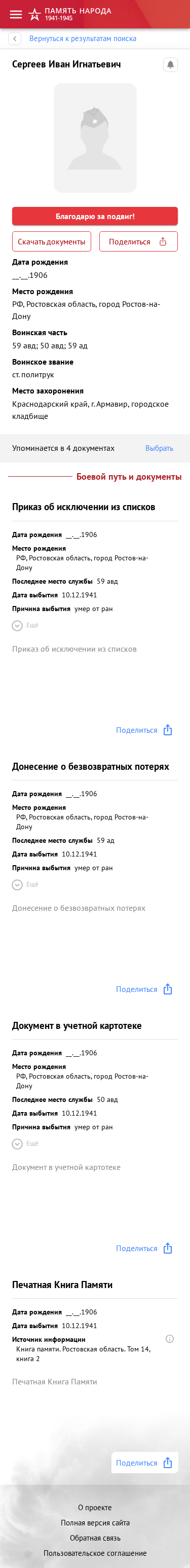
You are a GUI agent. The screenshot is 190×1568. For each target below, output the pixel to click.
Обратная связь (95, 1538)
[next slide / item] (170, 134)
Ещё (32, 625)
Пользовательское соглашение (95, 1553)
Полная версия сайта (95, 1522)
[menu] (16, 14)
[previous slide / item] (20, 134)
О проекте (95, 1507)
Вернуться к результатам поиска (82, 38)
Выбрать (159, 448)
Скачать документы (52, 241)
